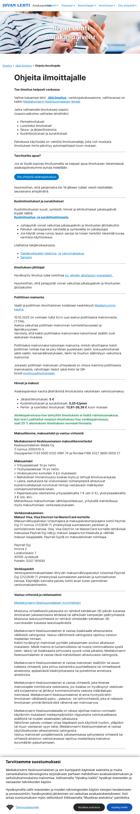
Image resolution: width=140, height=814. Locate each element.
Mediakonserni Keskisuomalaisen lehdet (51, 101)
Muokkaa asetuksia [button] (89, 807)
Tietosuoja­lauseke (27, 807)
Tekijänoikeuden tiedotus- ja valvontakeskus (52, 253)
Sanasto (26, 257)
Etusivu (7, 65)
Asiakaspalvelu (70, 32)
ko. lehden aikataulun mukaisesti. (89, 275)
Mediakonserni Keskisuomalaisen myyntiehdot (47, 603)
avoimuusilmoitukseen (39, 373)
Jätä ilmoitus (23, 65)
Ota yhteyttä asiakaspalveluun (36, 177)
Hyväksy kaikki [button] (119, 807)
